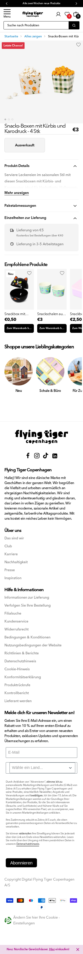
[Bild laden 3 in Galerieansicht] (12, 119)
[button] (7, 14)
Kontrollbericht (16, 693)
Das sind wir (14, 538)
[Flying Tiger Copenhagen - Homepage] (32, 14)
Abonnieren (21, 862)
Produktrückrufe (17, 685)
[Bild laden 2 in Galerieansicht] (9, 119)
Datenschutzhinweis (20, 661)
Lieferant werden (18, 701)
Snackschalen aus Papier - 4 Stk (50, 314)
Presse (9, 570)
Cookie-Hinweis (17, 669)
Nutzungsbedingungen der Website (33, 645)
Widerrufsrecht (16, 629)
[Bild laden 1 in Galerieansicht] (5, 119)
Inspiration (12, 578)
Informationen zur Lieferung (26, 597)
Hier (52, 949)
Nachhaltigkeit (16, 562)
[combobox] (42, 767)
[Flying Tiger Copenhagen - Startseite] (41, 437)
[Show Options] (70, 768)
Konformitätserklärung (22, 677)
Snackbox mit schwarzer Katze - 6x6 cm (17, 314)
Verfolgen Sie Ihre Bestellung (27, 605)
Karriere (11, 554)
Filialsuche (12, 613)
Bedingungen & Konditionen (27, 637)
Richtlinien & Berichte (21, 653)
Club (8, 546)
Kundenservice (16, 621)
